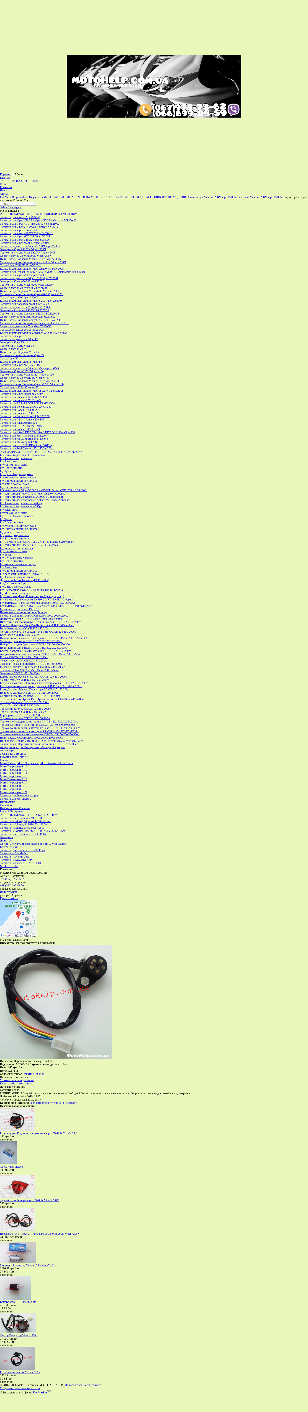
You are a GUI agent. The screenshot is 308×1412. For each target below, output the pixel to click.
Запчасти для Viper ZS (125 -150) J (20, 364)
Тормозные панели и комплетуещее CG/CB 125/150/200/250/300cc (40, 734)
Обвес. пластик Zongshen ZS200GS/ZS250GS (27, 316)
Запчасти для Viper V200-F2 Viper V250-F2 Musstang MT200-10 (38, 220)
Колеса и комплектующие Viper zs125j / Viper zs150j (31, 390)
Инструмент (7, 801)
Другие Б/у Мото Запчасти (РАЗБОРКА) (24, 580)
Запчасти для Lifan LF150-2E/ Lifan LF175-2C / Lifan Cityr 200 (37, 432)
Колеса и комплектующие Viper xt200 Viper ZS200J (31, 300)
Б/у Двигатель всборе (13, 583)
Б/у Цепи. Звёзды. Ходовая (16, 474)
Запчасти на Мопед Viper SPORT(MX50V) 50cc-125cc (32, 830)
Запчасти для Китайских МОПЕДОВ (22, 818)
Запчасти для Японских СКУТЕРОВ (22, 850)
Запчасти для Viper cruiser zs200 (19, 230)
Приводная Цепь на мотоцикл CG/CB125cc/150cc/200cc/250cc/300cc (41, 740)
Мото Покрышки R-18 (13, 785)
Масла (4, 760)
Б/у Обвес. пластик (11, 467)
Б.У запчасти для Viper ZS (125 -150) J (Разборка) (29, 544)
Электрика (6, 837)
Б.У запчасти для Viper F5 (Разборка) (22, 455)
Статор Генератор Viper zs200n (18, 1335)
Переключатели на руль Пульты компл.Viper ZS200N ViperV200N (40, 1233)
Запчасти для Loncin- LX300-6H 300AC (24, 397)
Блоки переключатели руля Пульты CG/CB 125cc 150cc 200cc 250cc (41, 686)
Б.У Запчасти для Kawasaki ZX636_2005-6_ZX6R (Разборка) (36, 599)
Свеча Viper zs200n (11, 1166)
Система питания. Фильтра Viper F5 (22, 355)
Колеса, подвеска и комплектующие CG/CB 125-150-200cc (35, 650)
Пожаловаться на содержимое (83, 1384)
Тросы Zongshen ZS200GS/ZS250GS (22, 329)
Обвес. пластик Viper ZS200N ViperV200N (26, 255)
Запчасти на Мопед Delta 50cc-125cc (22, 827)
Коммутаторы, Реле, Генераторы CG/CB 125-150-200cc (33, 676)
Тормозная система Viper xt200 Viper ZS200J (27, 284)
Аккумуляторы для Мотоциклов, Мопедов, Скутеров (32, 747)
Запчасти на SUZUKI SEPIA (17, 859)
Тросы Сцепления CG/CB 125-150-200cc (24, 702)
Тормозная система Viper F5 (17, 345)
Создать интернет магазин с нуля (20, 1388)
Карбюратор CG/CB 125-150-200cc (21, 715)
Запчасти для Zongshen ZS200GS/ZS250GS (26, 303)
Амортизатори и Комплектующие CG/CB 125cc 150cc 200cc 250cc (40, 654)
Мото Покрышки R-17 (13, 782)
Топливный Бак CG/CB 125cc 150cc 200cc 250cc (29, 670)
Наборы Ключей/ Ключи (15, 808)
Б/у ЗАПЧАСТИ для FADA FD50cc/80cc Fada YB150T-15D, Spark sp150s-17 (46, 605)
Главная (5, 177)
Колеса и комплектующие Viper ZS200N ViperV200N (32, 268)
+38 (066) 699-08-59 (12, 885)
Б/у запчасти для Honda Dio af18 (19, 609)
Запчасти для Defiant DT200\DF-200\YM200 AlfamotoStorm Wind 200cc (42, 271)
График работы (9, 898)
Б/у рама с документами (14, 483)
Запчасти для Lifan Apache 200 (18, 422)
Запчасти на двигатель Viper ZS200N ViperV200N (30, 246)
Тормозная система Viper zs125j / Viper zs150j (27, 374)
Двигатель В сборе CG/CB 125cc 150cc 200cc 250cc (31, 618)
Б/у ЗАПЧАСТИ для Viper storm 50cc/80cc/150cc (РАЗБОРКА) (37, 602)
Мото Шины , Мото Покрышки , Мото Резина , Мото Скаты (36, 763)
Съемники (6, 805)
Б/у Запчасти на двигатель (16, 458)
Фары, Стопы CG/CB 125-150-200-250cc (24, 679)
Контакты (6, 187)
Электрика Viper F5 (12, 342)
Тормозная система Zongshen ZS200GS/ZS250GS (29, 313)
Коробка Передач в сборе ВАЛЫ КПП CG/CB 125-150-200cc (37, 625)
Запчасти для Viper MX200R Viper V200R (25, 236)
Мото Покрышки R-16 (13, 779)
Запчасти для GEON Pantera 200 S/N (22, 419)
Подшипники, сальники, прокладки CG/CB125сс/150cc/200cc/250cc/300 (44, 638)
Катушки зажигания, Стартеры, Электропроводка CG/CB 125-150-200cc (44, 683)
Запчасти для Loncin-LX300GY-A (20, 409)
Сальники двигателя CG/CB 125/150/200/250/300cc (31, 641)
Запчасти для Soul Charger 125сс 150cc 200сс (27, 448)
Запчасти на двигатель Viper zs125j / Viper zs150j (29, 368)
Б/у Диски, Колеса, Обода (15, 586)
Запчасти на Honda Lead (14, 856)
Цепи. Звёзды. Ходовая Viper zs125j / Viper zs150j (30, 380)
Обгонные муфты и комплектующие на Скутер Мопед (33, 843)
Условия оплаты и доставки (17, 1080)
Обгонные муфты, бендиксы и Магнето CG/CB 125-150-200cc (38, 631)
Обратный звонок (33, 1073)
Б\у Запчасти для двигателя (16, 577)
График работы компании (15, 1083)
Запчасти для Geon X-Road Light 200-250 (25, 416)
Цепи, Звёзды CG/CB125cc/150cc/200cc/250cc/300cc (31, 737)
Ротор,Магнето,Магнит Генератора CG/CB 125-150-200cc (35, 689)
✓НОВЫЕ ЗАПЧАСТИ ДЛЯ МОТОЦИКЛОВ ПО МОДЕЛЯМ (38, 214)
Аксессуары (7, 750)
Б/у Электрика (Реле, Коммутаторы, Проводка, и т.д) (32, 596)
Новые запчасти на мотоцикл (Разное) (23, 612)
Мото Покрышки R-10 (13, 766)
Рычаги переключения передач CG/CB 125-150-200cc (32, 666)
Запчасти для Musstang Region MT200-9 (24, 435)
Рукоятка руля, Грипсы (14, 756)
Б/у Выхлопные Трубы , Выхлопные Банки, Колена (31, 589)
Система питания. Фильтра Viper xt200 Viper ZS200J (31, 294)
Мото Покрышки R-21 (13, 792)
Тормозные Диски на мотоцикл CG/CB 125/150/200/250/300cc (37, 724)
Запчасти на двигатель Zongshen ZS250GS (26, 326)
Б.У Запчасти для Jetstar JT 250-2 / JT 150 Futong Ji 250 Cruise (37, 541)
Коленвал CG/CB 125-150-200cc (19, 634)
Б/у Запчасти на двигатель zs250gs (21, 506)
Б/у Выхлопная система (14, 487)
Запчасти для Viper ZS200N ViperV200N (24, 242)
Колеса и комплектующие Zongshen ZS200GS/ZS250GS (34, 332)
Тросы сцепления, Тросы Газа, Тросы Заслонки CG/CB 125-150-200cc (42, 699)
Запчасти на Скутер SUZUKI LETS (21, 863)
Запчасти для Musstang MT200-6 (19, 441)
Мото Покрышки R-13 (13, 769)
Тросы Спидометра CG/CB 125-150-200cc (25, 708)
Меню (19, 174)
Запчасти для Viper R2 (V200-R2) (20, 217)
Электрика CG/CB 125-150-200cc (20, 673)
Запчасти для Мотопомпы (16, 798)
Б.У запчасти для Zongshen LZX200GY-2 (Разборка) (31, 496)
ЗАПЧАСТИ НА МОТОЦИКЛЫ (20, 180)
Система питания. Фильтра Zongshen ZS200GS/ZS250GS (34, 323)
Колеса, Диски (9, 846)
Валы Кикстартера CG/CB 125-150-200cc (25, 628)
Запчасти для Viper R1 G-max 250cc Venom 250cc (29, 223)
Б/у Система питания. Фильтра (18, 480)
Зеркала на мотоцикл (13, 753)
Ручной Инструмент (12, 811)
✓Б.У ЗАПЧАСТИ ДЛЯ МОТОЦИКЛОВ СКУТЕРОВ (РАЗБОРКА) (41, 451)
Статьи (4, 193)
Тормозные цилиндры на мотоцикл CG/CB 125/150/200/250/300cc (40, 727)
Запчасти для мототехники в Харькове (53, 1102)
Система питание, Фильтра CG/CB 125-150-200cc (30, 695)
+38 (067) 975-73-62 (12, 879)
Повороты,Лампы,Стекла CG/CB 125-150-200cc (29, 692)
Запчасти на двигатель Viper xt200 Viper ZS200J (29, 278)
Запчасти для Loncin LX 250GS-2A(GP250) (26, 406)
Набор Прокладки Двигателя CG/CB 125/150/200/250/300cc (36, 644)
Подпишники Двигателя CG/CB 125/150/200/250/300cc (33, 647)
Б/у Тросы (6, 471)
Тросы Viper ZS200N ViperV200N (20, 265)
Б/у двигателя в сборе (13, 532)
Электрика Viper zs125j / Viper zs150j (22, 371)
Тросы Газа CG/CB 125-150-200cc (20, 705)
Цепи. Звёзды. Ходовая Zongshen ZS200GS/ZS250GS (32, 319)
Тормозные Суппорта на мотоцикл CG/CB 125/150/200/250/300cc (39, 731)
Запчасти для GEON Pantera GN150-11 (23, 425)
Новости (5, 190)
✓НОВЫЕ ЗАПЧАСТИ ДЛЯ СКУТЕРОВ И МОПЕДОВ (35, 814)
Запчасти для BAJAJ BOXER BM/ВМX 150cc (28, 403)
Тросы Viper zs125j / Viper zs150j (19, 387)
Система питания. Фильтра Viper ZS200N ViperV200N (33, 262)
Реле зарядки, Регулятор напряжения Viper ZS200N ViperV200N (39, 1133)
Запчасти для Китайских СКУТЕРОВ (23, 834)
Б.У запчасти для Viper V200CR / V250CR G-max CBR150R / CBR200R (43, 490)
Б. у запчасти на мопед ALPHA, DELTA (24, 573)
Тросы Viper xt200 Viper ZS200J (19, 297)
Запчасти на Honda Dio (14, 853)
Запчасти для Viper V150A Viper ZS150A (24, 239)
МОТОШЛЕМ (9, 866)
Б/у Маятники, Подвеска (15, 593)
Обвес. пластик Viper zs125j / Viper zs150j (25, 377)
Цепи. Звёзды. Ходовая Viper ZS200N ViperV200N (30, 258)
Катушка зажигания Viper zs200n (20, 1372)
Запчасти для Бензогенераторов (19, 795)
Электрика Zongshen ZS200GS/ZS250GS (24, 310)
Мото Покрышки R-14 (13, 772)
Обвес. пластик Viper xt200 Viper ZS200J (24, 287)
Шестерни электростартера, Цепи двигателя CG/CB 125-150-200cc (40, 621)
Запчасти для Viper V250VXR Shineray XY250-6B (30, 226)
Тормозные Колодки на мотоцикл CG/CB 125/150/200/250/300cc (39, 721)
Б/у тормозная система (13, 464)
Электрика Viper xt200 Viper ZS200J (21, 281)
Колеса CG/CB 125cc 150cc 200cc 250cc (24, 657)
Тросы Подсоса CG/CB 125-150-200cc (23, 711)
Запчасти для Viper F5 (13, 336)
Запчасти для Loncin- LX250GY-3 (20, 400)
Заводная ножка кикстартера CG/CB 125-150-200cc (31, 663)
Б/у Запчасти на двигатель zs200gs (21, 503)
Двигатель (6, 840)
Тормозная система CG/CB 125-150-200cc (25, 718)
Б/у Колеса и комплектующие (18, 477)
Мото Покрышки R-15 (13, 776)
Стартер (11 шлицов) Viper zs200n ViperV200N (28, 1265)
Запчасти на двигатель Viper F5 (19, 339)
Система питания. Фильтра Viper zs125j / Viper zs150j (32, 384)
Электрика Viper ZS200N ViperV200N (23, 249)
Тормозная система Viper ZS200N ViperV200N (28, 252)
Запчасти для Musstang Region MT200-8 (24, 438)
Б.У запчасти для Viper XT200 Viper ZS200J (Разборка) (33, 493)
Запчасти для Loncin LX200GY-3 (20, 429)
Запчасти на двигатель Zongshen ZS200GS (26, 307)
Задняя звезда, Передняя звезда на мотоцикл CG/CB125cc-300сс (39, 744)
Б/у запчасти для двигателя (16, 548)
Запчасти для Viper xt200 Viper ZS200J (23, 275)
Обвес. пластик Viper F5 (14, 348)
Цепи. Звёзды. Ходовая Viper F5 (19, 352)
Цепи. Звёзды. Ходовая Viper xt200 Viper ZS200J (29, 291)
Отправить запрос (11, 1073)
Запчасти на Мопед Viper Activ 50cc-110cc (25, 821)
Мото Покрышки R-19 (13, 788)
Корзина (5, 174)
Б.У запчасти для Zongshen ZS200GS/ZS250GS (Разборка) (35, 499)
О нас (3, 184)
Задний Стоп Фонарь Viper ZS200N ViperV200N (29, 1200)
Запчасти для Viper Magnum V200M (21, 393)
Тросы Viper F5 (9, 358)
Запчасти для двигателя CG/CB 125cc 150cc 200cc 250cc (34, 615)
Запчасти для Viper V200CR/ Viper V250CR (26, 233)
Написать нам (8, 891)
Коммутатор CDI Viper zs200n (18, 1301)
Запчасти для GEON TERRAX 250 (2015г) (26, 445)
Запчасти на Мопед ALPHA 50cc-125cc (24, 824)
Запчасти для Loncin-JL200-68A (19, 413)
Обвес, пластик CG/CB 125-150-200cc (23, 660)
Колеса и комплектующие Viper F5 (21, 361)
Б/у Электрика (8, 461)
